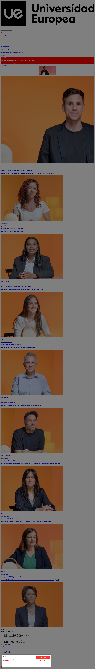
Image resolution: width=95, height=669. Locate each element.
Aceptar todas (43, 657)
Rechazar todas (43, 660)
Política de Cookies (8, 660)
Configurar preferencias (43, 663)
